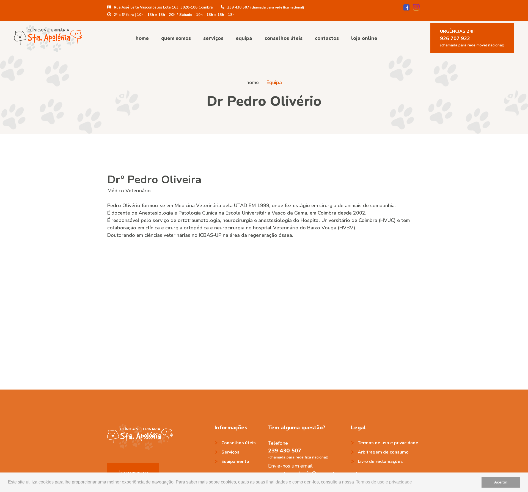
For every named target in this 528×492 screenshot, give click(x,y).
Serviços (213, 38)
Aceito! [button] (501, 482)
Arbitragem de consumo (383, 452)
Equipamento (235, 461)
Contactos (327, 38)
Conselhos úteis (283, 38)
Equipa (244, 38)
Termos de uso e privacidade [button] (384, 482)
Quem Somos (176, 38)
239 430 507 (284, 450)
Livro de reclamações (380, 461)
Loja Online (364, 38)
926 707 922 (472, 38)
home (142, 38)
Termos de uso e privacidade (388, 443)
